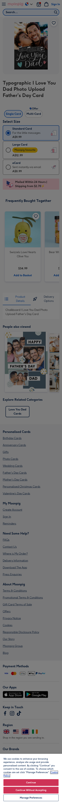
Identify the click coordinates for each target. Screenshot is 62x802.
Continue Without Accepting (31, 790)
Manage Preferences (31, 797)
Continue (31, 782)
